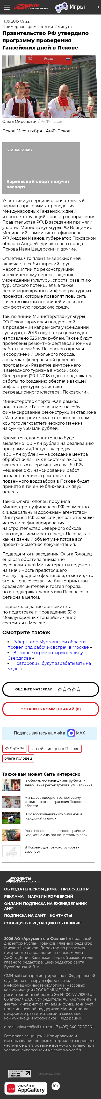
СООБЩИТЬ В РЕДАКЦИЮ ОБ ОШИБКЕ (43, 923)
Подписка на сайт (25, 915)
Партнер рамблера (49, 1073)
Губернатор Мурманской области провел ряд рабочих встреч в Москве (48, 644)
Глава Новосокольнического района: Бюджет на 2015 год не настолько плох (56, 833)
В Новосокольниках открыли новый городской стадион (54, 816)
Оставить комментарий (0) (50, 709)
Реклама (14, 896)
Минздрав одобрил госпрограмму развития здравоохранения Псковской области (56, 802)
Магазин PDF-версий (50, 896)
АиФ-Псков (51, 121)
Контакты (61, 915)
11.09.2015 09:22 (16, 21)
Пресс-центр (75, 889)
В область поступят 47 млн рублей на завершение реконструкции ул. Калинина (58, 783)
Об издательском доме (30, 889)
